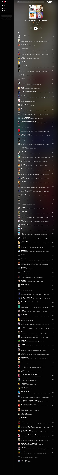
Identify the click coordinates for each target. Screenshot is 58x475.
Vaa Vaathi (23, 254)
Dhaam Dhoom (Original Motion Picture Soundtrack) (43, 67)
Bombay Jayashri (30, 67)
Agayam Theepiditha (25, 284)
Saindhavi (30, 37)
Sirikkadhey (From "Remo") (26, 391)
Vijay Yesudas (23, 238)
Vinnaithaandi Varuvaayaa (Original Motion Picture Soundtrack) (38, 144)
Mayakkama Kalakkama (25, 233)
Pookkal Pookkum (24, 241)
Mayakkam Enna (33, 380)
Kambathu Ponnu (36, 410)
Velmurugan (23, 281)
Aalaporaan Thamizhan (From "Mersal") (28, 404)
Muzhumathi (23, 331)
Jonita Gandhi (28, 97)
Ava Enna (23, 160)
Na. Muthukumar (34, 37)
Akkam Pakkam (24, 413)
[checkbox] (53, 36)
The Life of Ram (24, 267)
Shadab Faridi (27, 358)
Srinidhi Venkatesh (38, 393)
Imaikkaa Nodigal (40, 277)
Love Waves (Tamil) (39, 444)
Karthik (22, 62)
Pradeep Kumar (24, 285)
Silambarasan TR (32, 251)
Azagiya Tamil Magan (32, 105)
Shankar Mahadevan (32, 423)
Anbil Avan (23, 353)
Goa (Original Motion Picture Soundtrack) (43, 328)
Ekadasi (30, 410)
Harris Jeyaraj (23, 453)
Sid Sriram (34, 444)
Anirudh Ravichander (25, 54)
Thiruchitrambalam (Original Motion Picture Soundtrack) (42, 221)
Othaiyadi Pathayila (24, 185)
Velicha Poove (24, 314)
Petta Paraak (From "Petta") (26, 430)
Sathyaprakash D (29, 277)
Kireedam (30, 414)
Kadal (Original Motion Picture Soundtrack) (43, 440)
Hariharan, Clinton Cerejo (25, 384)
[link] (6, 5)
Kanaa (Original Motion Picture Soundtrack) (43, 187)
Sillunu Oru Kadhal (36, 58)
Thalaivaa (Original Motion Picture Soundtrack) (43, 37)
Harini (34, 440)
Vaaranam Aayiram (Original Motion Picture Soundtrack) (37, 161)
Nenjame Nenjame (24, 396)
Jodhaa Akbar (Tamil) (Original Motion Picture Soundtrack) (43, 333)
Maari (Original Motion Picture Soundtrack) (43, 54)
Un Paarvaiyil (23, 340)
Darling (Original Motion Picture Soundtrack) (43, 423)
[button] (36, 22)
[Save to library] (31, 28)
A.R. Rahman (23, 97)
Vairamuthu (32, 174)
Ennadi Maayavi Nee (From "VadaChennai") (29, 443)
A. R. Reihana (23, 131)
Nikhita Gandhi (31, 131)
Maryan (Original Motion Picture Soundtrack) (43, 195)
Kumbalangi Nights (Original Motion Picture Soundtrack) (43, 448)
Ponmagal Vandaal (24, 104)
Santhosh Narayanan (25, 230)
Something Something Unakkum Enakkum (36, 341)
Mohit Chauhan (32, 191)
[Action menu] (41, 28)
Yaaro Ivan (23, 366)
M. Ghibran (23, 358)
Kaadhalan (42, 247)
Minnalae (33, 45)
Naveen (27, 320)
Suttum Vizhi (23, 87)
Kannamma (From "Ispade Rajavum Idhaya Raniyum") (31, 400)
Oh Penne (23, 155)
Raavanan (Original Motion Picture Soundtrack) (42, 174)
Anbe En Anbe (23, 70)
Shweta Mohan (24, 350)
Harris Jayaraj (23, 67)
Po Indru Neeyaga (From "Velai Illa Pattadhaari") (30, 374)
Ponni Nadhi (23, 181)
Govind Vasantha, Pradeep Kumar (27, 268)
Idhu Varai (23, 327)
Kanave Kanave (24, 417)
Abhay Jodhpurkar (29, 440)
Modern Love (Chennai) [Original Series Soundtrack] (43, 307)
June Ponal (23, 100)
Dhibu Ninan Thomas (25, 118)
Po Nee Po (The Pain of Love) (26, 190)
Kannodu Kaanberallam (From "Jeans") (28, 434)
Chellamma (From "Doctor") (26, 168)
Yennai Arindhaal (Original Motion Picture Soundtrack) (43, 217)
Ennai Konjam (23, 151)
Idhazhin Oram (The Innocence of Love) (28, 91)
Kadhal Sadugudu (24, 318)
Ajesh (30, 92)
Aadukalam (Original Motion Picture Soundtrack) (35, 281)
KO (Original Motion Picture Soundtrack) (34, 84)
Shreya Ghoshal (29, 58)
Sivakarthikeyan (37, 170)
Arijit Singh (28, 178)
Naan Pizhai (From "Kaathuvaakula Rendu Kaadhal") (43, 337)
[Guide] (2, 1)
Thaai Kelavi (23, 220)
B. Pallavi (37, 247)
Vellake (22, 361)
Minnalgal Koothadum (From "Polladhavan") (29, 301)
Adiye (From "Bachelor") (25, 117)
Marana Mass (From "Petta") (26, 134)
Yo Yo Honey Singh (32, 324)
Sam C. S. (23, 401)
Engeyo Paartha (24, 211)
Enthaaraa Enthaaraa (25, 357)
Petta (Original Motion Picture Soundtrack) (39, 431)
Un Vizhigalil (23, 344)
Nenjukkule (23, 370)
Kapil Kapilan (32, 118)
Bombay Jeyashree (33, 88)
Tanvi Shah (35, 41)
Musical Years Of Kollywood (31, 101)
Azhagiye (23, 164)
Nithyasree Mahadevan (33, 436)
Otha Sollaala (23, 280)
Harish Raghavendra (30, 71)
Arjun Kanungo (31, 393)
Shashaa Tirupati (33, 337)
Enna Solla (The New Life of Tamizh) (27, 348)
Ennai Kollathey (24, 460)
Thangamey (23, 108)
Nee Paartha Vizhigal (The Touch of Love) (28, 293)
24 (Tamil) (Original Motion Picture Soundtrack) (43, 178)
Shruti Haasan (34, 298)
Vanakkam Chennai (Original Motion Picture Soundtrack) (40, 157)
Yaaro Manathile (24, 65)
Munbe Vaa (23, 57)
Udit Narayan (32, 247)
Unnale (22, 421)
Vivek (31, 431)
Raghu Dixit (23, 277)
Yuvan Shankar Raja (24, 41)
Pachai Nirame (24, 383)
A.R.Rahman (23, 388)
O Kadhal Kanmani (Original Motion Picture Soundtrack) (43, 97)
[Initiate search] (18, 2)
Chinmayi (32, 178)
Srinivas (27, 333)
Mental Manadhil (24, 95)
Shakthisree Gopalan (35, 114)
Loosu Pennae (24, 250)
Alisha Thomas (31, 54)
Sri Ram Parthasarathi (25, 88)
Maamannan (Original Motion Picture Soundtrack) (43, 397)
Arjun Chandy (28, 165)
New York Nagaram (24, 387)
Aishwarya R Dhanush (33, 92)
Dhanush (31, 122)
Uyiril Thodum (24, 447)
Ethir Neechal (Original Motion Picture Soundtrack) (43, 324)
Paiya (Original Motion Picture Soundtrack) (43, 41)
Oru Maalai (23, 61)
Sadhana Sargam (24, 414)
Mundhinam (23, 310)
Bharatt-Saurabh (24, 363)
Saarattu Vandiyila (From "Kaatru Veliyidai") (29, 130)
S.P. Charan (23, 320)
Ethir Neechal (23, 323)
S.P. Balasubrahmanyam (33, 135)
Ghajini (26, 62)
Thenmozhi (23, 228)
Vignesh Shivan (32, 110)
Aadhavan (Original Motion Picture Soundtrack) (35, 140)
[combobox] (32, 2)
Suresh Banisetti (43, 363)
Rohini (34, 453)
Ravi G (30, 337)
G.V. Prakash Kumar (24, 37)
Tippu (27, 131)
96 (34, 268)
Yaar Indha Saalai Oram (25, 35)
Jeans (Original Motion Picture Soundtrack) (43, 436)
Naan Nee (23, 207)
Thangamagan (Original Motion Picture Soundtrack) (36, 350)
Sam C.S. (23, 114)
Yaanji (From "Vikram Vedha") (44, 114)
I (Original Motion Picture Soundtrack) (43, 427)
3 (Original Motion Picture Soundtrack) (43, 92)
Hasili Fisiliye (23, 138)
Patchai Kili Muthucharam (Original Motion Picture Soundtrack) (43, 453)
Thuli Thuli (23, 40)
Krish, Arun (23, 101)
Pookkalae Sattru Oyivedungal (26, 426)
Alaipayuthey (32, 320)
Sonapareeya (23, 194)
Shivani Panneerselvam (32, 307)
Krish (34, 67)
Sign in (49, 1)
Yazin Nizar (30, 363)
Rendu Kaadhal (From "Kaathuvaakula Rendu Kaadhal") (31, 263)
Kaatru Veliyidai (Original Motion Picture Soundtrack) (43, 165)
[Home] (6, 1)
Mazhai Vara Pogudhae (25, 215)
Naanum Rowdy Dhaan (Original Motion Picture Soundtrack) (43, 110)
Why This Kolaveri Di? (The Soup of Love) (28, 121)
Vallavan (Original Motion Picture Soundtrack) (43, 251)
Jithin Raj (34, 277)
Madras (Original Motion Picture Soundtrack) (43, 208)
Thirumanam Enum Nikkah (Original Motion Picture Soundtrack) (42, 358)
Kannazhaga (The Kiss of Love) (27, 297)
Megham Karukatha (24, 224)
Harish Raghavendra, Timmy (26, 45)
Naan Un (22, 177)
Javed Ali (28, 195)
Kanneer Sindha (24, 237)
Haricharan (31, 41)
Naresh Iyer (23, 58)
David (26, 418)
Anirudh (22, 418)
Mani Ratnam (33, 97)
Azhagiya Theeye (24, 44)
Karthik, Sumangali (24, 341)
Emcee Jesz (31, 217)
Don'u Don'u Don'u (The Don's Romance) (28, 52)
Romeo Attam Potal (24, 203)
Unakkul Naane (24, 451)
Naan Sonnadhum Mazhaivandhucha (28, 378)
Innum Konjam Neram (25, 198)
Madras (29, 285)
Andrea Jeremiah (34, 328)
